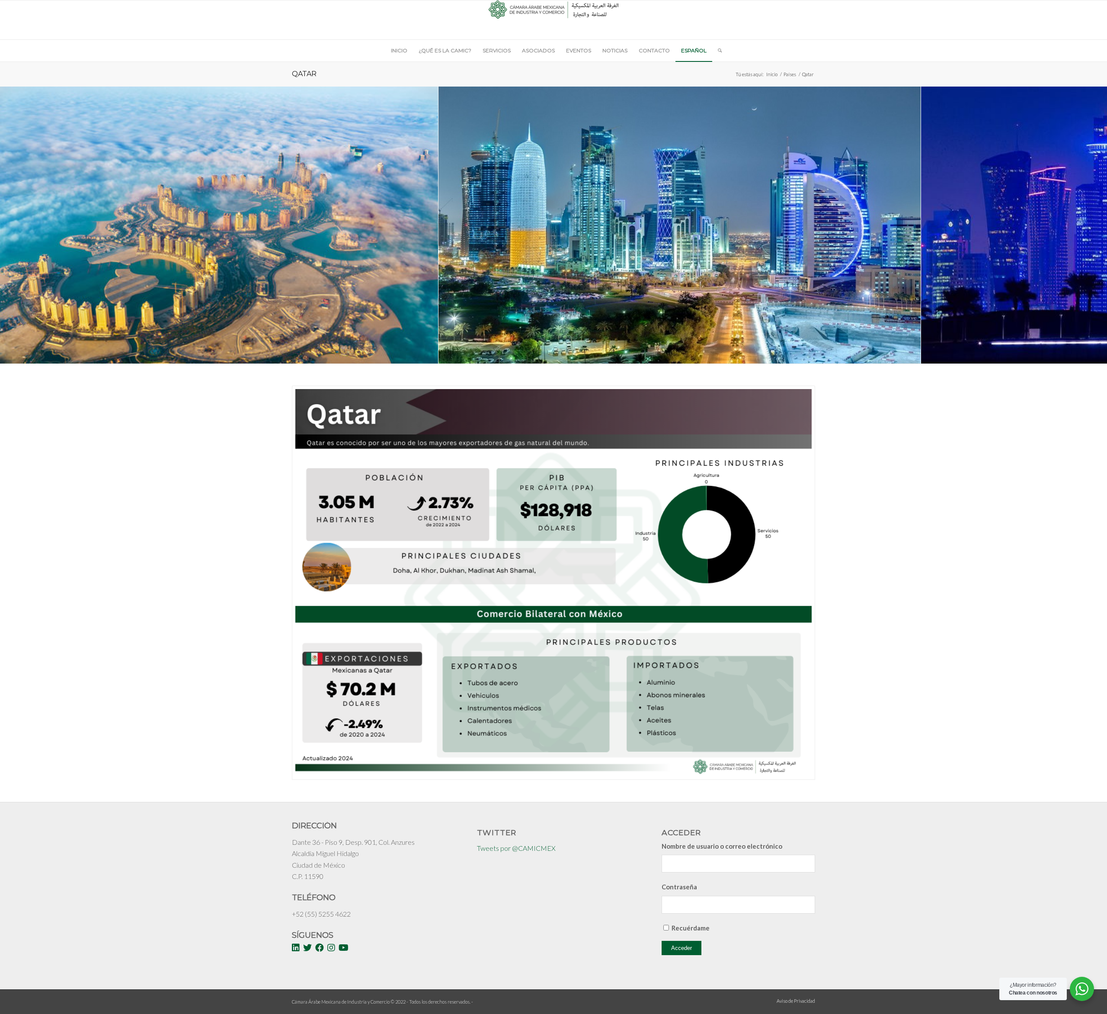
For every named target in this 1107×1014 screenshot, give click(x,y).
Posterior (1088, 225)
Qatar (304, 74)
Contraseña (679, 887)
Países (790, 74)
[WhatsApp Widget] (1082, 989)
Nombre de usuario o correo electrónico (722, 846)
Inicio (771, 74)
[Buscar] (717, 50)
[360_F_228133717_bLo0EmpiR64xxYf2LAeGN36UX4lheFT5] (428, 354)
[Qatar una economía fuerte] (911, 354)
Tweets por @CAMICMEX (516, 848)
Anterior (19, 225)
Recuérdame (691, 928)
